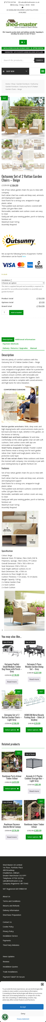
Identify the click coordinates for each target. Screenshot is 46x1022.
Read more (12, 682)
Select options (10, 730)
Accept (23, 1007)
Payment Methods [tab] (11, 344)
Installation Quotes (10, 967)
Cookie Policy (8, 927)
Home (8, 84)
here (24, 256)
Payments (7, 940)
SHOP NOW (10, 71)
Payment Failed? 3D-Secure (14, 977)
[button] (42, 984)
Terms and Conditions (11, 901)
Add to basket (16, 312)
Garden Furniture (23, 84)
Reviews (6, 961)
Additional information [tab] (25, 339)
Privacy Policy (8, 931)
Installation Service (10, 936)
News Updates (8, 956)
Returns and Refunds (11, 906)
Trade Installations (10, 972)
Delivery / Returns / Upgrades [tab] (15, 348)
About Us (6, 896)
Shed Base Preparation (12, 915)
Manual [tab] (33, 348)
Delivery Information (11, 910)
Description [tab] (8, 339)
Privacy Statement (23, 1019)
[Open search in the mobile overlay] (23, 60)
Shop (13, 84)
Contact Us (7, 922)
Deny (23, 1013)
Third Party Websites (11, 945)
